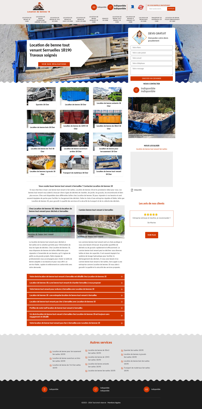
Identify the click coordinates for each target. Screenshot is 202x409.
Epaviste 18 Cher (105, 19)
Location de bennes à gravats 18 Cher (130, 19)
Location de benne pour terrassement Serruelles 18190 (66, 353)
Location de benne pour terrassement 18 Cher (172, 19)
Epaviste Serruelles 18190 (133, 350)
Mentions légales (114, 403)
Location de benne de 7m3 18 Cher (55, 19)
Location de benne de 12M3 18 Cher (81, 19)
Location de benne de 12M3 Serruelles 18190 (98, 358)
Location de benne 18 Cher (26, 19)
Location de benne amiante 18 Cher (93, 19)
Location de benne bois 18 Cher (143, 19)
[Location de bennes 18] (37, 7)
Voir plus (152, 235)
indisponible (101, 7)
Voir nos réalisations (54, 64)
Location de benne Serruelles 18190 (101, 371)
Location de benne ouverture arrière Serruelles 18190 (66, 359)
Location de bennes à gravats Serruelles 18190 (135, 355)
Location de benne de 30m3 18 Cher (68, 19)
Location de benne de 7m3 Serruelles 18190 (66, 366)
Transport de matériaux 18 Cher (157, 19)
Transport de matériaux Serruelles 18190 (137, 369)
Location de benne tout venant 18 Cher (117, 19)
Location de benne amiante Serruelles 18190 (98, 365)
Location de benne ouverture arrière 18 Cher (40, 19)
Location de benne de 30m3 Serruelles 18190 (98, 351)
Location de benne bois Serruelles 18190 (136, 362)
